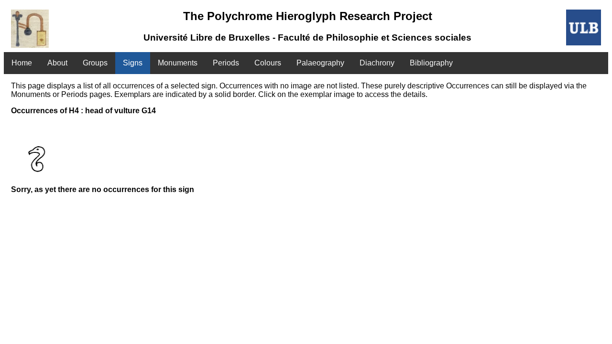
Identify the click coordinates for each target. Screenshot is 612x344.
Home (21, 63)
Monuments (177, 63)
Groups (95, 63)
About (57, 63)
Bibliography (431, 63)
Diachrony (377, 63)
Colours (267, 63)
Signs (132, 63)
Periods (226, 63)
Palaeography (320, 63)
